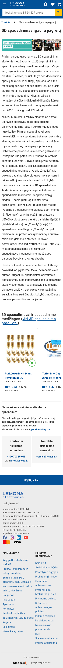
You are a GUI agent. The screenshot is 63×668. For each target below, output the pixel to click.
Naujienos (8, 595)
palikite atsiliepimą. (41, 429)
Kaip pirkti (41, 563)
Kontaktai (8, 608)
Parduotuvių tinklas (14, 613)
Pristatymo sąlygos (46, 572)
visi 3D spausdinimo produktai (29, 321)
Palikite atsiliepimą (46, 642)
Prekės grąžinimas (46, 576)
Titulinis (5, 22)
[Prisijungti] (45, 4)
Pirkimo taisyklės (45, 616)
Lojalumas (9, 626)
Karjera (7, 622)
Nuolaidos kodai (44, 620)
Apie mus (8, 604)
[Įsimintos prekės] (53, 4)
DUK (37, 633)
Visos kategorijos (13, 631)
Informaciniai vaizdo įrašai (18, 617)
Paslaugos (9, 599)
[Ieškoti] (58, 12)
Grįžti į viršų (31, 480)
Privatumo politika (45, 598)
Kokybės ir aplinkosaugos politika (43, 607)
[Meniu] (4, 4)
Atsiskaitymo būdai (46, 567)
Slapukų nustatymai (46, 638)
